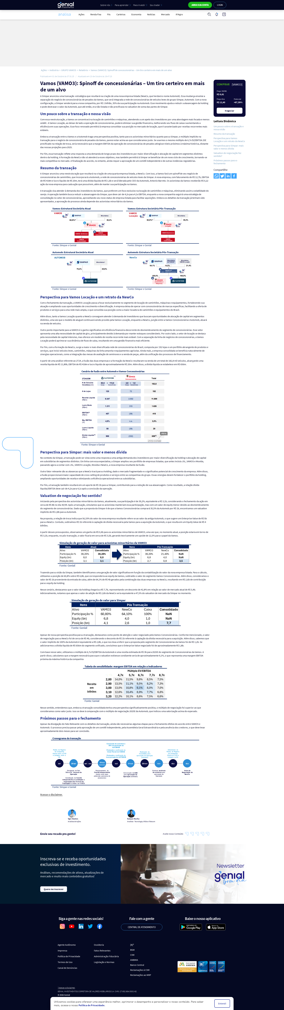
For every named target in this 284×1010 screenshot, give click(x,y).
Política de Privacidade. (92, 1005)
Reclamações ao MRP (140, 974)
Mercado (165, 14)
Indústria (54, 70)
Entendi (222, 1003)
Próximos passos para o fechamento (225, 162)
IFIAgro (179, 14)
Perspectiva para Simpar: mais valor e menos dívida (229, 147)
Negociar (229, 110)
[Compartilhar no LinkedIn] (228, 176)
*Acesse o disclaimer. (66, 988)
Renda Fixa (95, 14)
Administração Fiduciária (106, 956)
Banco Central (137, 964)
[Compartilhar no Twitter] (222, 176)
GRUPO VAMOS (68, 70)
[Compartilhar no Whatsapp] (216, 176)
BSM (132, 949)
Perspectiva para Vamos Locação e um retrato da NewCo (229, 140)
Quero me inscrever (53, 889)
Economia (136, 14)
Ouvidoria (99, 944)
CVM (132, 954)
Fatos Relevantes (102, 950)
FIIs (108, 14)
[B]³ (132, 944)
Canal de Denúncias (67, 967)
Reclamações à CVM (140, 969)
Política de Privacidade (69, 956)
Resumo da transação (224, 133)
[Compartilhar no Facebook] (234, 176)
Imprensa (62, 950)
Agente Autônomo (67, 944)
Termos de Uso (65, 962)
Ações (81, 14)
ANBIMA (134, 959)
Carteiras (120, 14)
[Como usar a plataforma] (224, 14)
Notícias (151, 14)
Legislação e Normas (104, 962)
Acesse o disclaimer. (51, 794)
